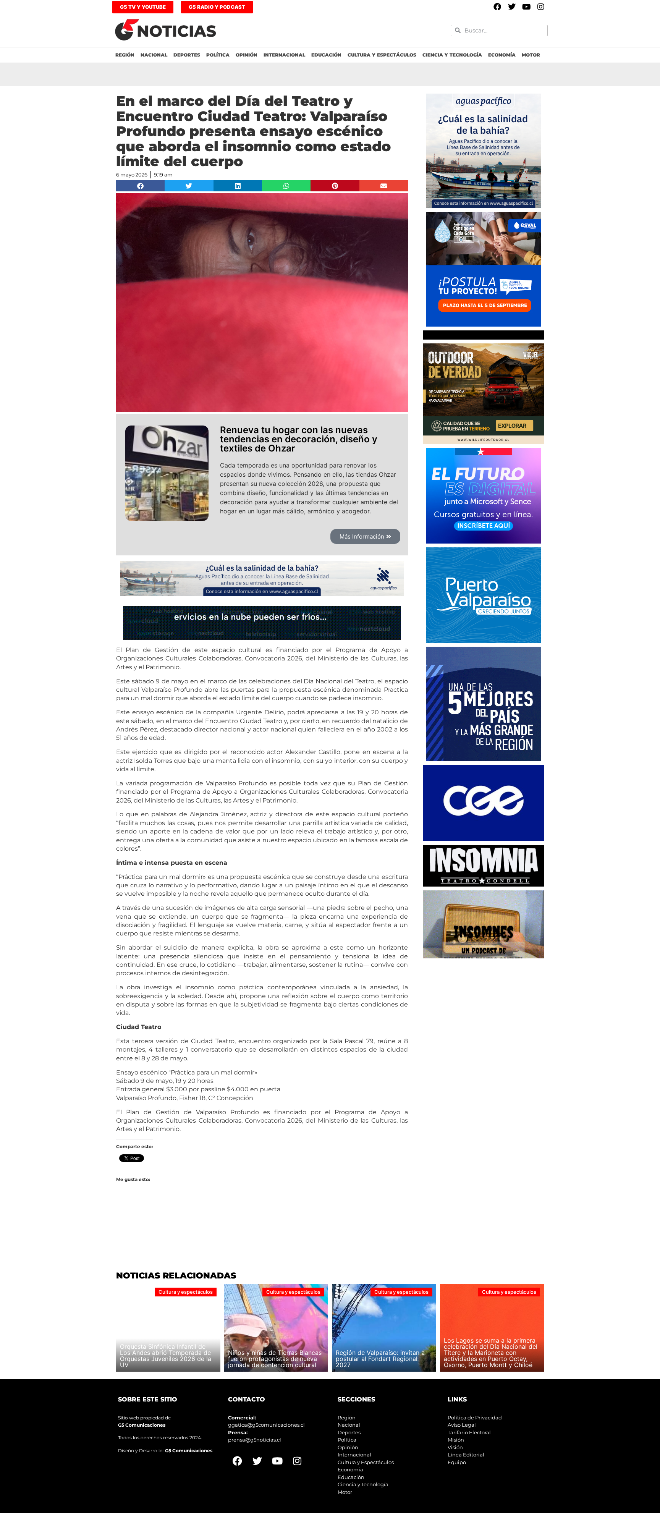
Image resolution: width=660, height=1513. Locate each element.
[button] (140, 185)
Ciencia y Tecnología (452, 55)
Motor (531, 55)
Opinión (246, 55)
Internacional (284, 55)
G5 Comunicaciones (141, 1425)
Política (218, 55)
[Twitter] (512, 7)
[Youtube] (526, 7)
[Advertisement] (483, 1010)
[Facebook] (497, 7)
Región (124, 55)
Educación (326, 55)
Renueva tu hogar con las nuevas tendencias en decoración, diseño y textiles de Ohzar (298, 439)
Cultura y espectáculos (382, 55)
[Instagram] (541, 7)
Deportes (186, 55)
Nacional (154, 55)
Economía (502, 55)
